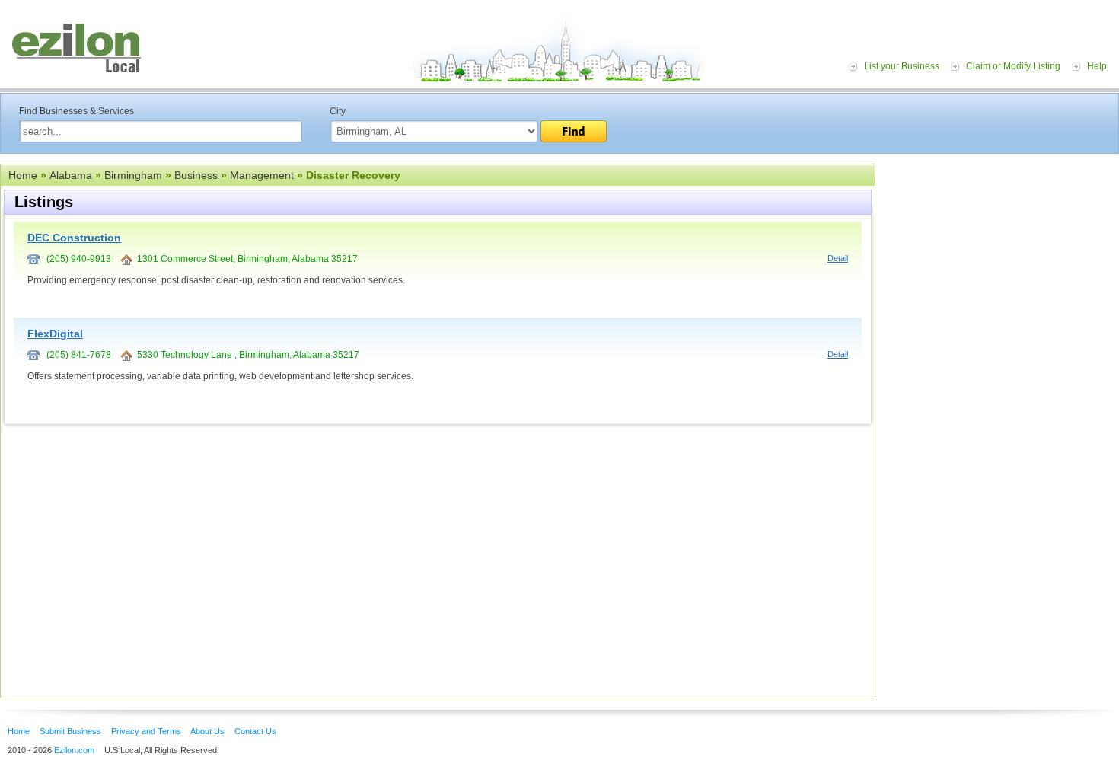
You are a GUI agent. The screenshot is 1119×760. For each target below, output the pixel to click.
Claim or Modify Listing (1013, 66)
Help (1097, 66)
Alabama (70, 175)
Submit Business (70, 731)
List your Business (901, 66)
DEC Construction (74, 238)
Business (196, 175)
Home (22, 175)
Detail (837, 258)
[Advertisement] (1001, 257)
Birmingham (133, 175)
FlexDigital (55, 333)
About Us (207, 731)
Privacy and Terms (146, 731)
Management (262, 175)
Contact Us (255, 731)
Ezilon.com (74, 750)
